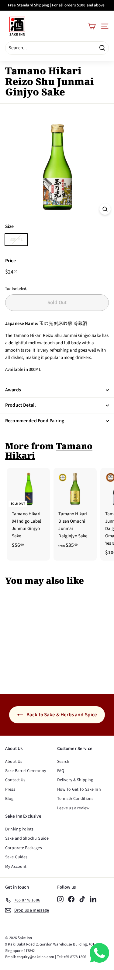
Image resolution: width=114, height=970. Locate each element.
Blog (9, 799)
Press (10, 789)
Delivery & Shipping (75, 780)
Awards (13, 389)
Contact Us (15, 780)
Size (9, 226)
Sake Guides (16, 857)
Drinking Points (19, 829)
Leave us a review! (74, 808)
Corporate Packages (23, 848)
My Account (16, 867)
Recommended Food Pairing (34, 420)
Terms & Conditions (75, 799)
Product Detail (20, 405)
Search (63, 762)
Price (10, 260)
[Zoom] (105, 209)
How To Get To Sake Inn (79, 789)
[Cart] (92, 26)
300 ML (16, 239)
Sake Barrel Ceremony (25, 771)
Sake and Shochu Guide (27, 838)
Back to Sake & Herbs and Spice (61, 714)
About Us (13, 762)
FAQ (60, 771)
